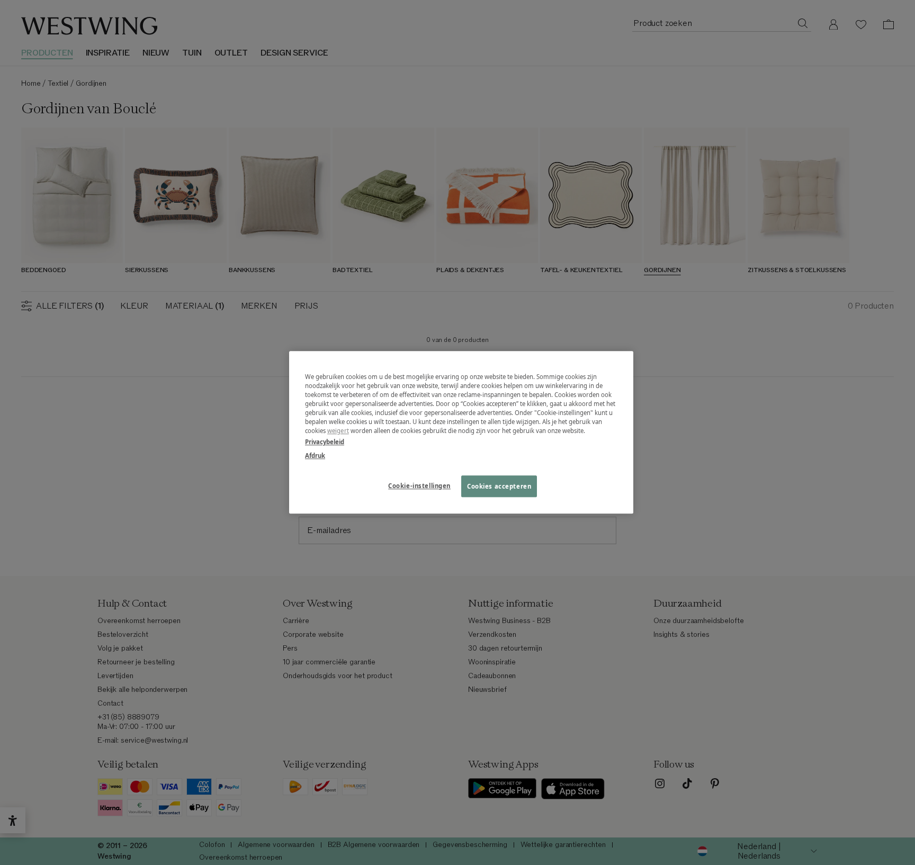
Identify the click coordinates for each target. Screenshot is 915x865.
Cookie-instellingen (419, 486)
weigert (338, 431)
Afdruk (315, 455)
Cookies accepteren (499, 486)
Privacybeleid (324, 442)
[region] (461, 432)
